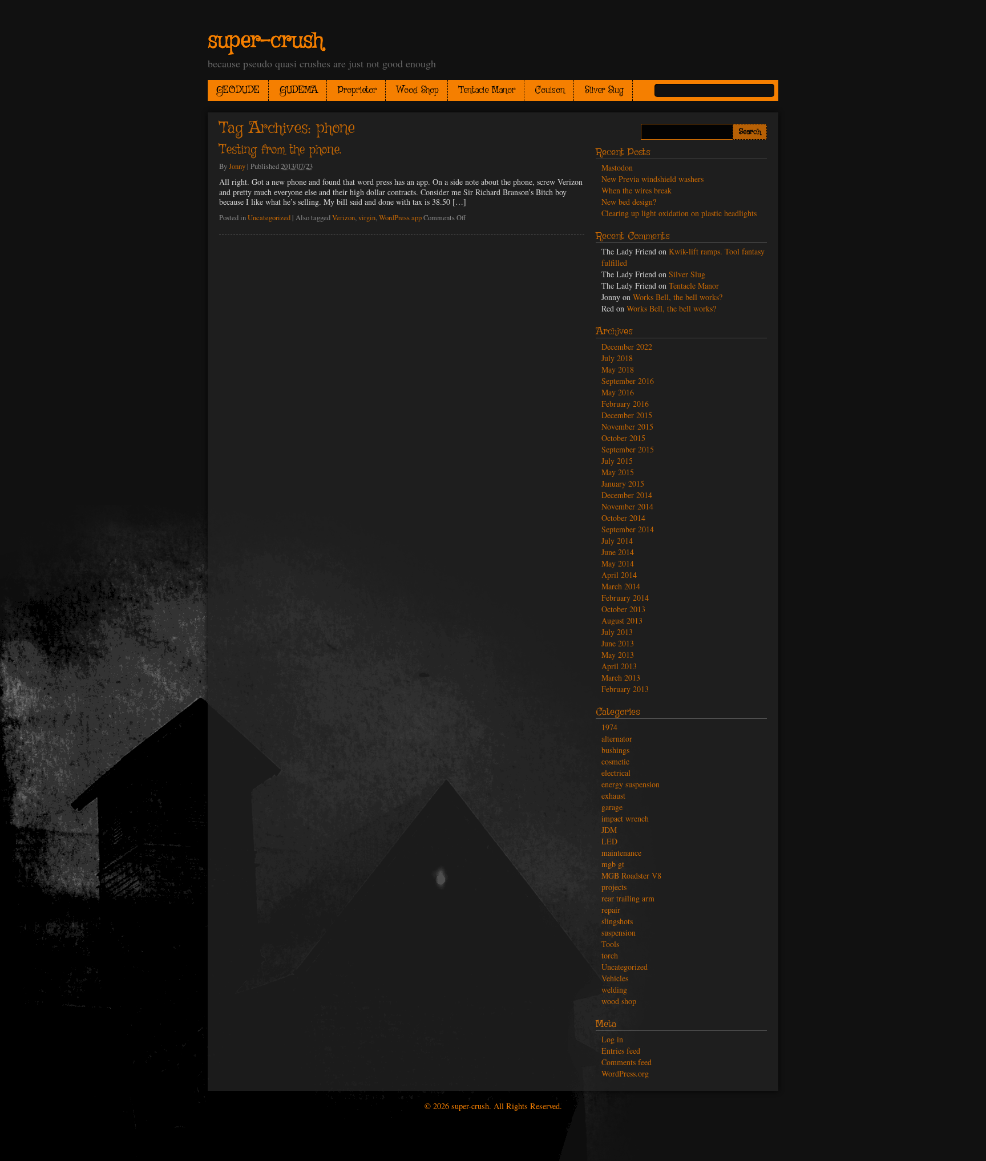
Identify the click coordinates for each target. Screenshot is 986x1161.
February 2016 (625, 403)
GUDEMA (299, 90)
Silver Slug (604, 90)
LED (609, 841)
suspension (618, 932)
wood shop (618, 1001)
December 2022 (626, 346)
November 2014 (627, 506)
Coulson (550, 90)
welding (614, 989)
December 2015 (626, 415)
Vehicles (614, 978)
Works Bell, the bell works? (677, 297)
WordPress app (400, 218)
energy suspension (630, 784)
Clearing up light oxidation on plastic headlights (679, 213)
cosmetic (615, 761)
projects (614, 886)
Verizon (343, 218)
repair (610, 909)
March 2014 (620, 586)
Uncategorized (269, 218)
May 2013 (617, 654)
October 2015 (623, 437)
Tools (610, 943)
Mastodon (617, 167)
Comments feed (626, 1062)
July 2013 (617, 631)
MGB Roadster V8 (631, 875)
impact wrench (625, 818)
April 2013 (619, 666)
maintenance (621, 852)
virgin (366, 218)
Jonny (237, 166)
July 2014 (617, 540)
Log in (612, 1039)
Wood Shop (418, 90)
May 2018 (617, 369)
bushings (615, 750)
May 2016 (617, 392)
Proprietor (357, 90)
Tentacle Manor (487, 90)
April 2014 (619, 574)
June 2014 (617, 552)
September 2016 (627, 380)
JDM (609, 829)
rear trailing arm (627, 898)
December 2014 (626, 495)
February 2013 (625, 688)
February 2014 (625, 597)
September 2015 (627, 449)
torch (609, 955)
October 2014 (623, 517)
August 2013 (621, 620)
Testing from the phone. (280, 150)
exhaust (613, 795)
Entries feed (620, 1050)
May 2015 (617, 472)
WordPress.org (625, 1073)
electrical (616, 772)
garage (612, 807)
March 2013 (620, 677)
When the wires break (636, 190)
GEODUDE (238, 90)
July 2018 (617, 358)
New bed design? (628, 201)
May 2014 (617, 563)
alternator (616, 738)
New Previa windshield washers (652, 178)
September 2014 (627, 529)
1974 (609, 727)
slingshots (617, 921)
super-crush (266, 41)
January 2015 (622, 483)
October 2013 (623, 609)
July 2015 (617, 460)
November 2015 (627, 426)
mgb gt (612, 864)
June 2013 (617, 643)
